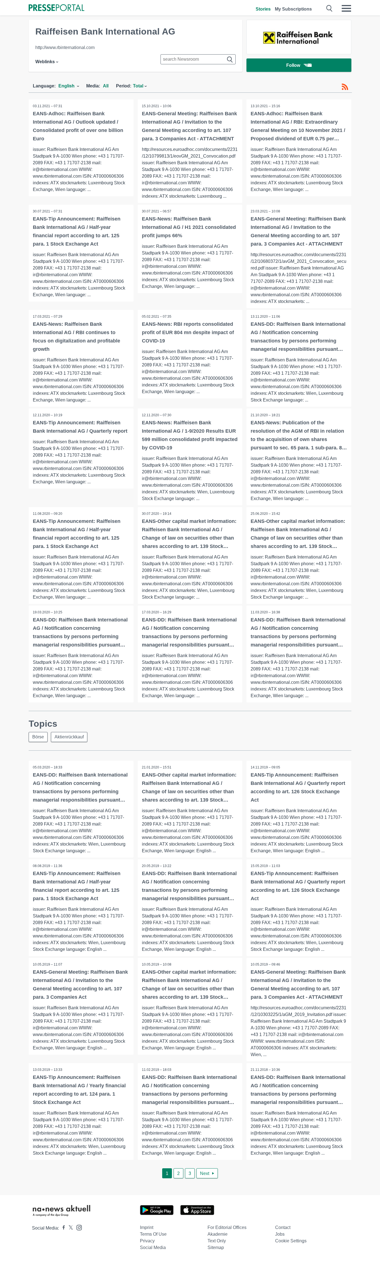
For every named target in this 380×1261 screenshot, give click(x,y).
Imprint (146, 1227)
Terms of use (153, 1234)
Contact (282, 1227)
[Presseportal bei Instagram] (77, 1227)
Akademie (218, 1234)
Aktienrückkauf (69, 736)
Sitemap (216, 1247)
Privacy (147, 1240)
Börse (38, 736)
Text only (217, 1240)
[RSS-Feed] (345, 87)
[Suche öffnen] (329, 8)
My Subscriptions (293, 9)
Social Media (153, 1247)
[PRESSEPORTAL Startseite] (56, 8)
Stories (263, 9)
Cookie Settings (291, 1240)
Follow (293, 65)
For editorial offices (227, 1227)
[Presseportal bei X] (69, 1228)
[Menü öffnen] (346, 8)
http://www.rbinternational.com (65, 47)
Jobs (280, 1234)
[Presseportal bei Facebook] (62, 1228)
